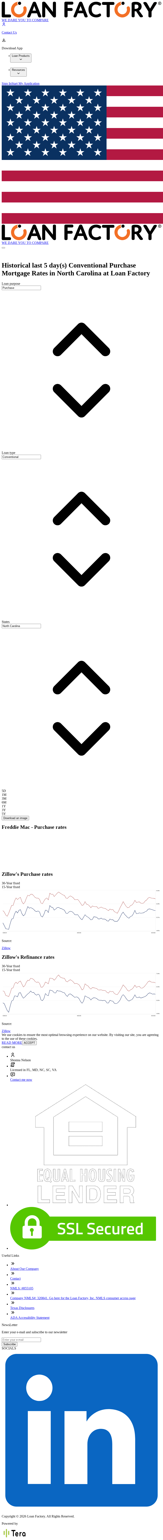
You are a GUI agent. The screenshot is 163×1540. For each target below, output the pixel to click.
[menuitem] (20, 58)
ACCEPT (29, 1042)
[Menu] (3, 247)
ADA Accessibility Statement (29, 1317)
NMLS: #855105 (21, 1288)
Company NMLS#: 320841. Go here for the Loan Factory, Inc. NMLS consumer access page (73, 1298)
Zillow (6, 948)
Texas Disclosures (22, 1308)
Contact (15, 1278)
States (6, 622)
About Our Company (24, 1269)
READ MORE (12, 1042)
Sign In (6, 83)
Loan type (8, 452)
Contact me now (21, 1079)
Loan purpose (11, 283)
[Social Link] (81, 1509)
